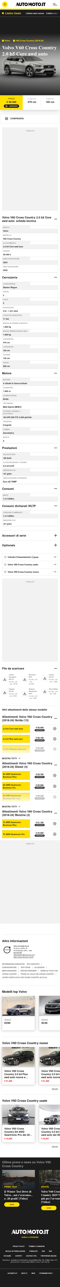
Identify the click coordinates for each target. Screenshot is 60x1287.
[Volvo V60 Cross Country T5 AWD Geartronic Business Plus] (54, 823)
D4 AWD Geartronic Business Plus (12, 775)
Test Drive (26, 967)
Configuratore (9, 967)
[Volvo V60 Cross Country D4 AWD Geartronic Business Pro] (54, 786)
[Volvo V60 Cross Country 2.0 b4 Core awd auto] (54, 728)
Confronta (13, 106)
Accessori (39, 967)
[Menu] (55, 4)
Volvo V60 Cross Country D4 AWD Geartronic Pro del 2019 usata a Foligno (18, 1133)
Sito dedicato (33, 964)
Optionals (8, 545)
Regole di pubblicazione (15, 1251)
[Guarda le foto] (30, 65)
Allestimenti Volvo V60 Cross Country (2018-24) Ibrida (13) (27, 718)
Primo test (10, 1186)
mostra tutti (9, 758)
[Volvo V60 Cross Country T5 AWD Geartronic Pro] (54, 834)
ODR (43, 1251)
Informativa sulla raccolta (12, 1282)
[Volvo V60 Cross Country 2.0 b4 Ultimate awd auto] (54, 749)
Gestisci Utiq (31, 1256)
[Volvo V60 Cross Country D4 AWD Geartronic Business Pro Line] (54, 797)
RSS (50, 1251)
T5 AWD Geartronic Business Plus (12, 823)
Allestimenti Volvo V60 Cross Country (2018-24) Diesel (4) (27, 765)
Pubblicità (33, 1251)
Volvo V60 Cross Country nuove (23, 571)
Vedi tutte (55, 1089)
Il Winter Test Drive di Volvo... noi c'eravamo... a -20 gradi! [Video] (18, 1195)
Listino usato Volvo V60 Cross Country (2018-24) (24, 977)
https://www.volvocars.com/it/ (23, 957)
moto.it (24, 1273)
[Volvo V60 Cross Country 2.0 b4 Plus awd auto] (54, 739)
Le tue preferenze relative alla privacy (18, 1285)
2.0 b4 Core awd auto (13, 728)
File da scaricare (13, 668)
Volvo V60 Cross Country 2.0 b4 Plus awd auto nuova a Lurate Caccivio (16, 1075)
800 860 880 (18, 952)
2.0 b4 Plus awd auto (13, 739)
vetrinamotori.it (46, 1273)
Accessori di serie (14, 535)
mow (33, 1273)
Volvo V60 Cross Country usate (23, 564)
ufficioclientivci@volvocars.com (24, 955)
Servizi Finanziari (29, 970)
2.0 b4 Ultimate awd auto (14, 749)
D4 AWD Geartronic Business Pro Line (12, 797)
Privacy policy (19, 1246)
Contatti (18, 1256)
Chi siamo (7, 1256)
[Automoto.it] (30, 4)
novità (45, 1186)
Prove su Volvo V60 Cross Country (37, 974)
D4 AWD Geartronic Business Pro (12, 786)
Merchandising (9, 970)
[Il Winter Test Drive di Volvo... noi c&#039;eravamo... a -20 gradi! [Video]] (18, 1179)
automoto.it (12, 1273)
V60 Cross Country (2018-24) (30, 40)
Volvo (7, 40)
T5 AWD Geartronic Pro (14, 834)
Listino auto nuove (35, 13)
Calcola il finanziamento (20, 557)
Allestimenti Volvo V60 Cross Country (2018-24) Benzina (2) (27, 813)
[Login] (5, 4)
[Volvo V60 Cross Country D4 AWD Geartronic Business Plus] (54, 775)
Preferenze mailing (49, 1256)
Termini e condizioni (37, 1246)
